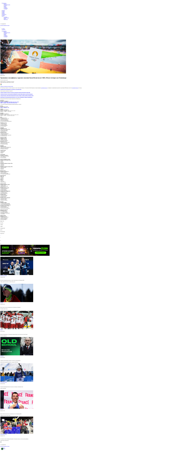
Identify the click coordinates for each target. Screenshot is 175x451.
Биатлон (3, 13)
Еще (3, 16)
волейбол (1, 224)
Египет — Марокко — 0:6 (4, 107)
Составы (5, 5)
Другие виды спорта (3, 275)
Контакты (3, 29)
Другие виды (4, 14)
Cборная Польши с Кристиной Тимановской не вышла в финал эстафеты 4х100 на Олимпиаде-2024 (16, 95)
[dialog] (2, 449)
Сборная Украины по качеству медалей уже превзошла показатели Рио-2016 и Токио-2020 (15, 92)
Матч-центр (6, 19)
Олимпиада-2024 (2, 228)
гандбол (1, 226)
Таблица (5, 7)
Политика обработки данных (4, 25)
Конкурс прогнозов (7, 4)
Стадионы (5, 8)
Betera (5, 18)
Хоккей (1, 329)
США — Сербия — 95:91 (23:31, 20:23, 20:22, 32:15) (8, 102)
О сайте (3, 28)
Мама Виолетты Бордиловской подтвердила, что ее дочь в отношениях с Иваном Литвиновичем (16, 97)
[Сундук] (25, 255)
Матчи (5, 6)
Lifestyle (3, 15)
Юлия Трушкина (2, 231)
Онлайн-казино (6, 17)
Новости (3, 10)
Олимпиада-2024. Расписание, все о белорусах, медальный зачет (10, 89)
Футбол (3, 11)
